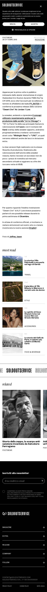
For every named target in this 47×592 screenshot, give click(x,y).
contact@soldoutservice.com (16, 577)
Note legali (41, 586)
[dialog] (23, 17)
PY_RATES (34, 104)
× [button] (41, 6)
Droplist (32, 228)
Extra (5, 536)
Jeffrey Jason (15, 237)
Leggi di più (20, 18)
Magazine (6, 527)
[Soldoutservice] (4, 514)
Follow (5, 562)
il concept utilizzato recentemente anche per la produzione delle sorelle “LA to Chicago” (21, 118)
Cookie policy (24, 586)
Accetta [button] (34, 24)
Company (6, 554)
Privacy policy (7, 586)
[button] (23, 29)
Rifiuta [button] (13, 24)
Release (6, 545)
